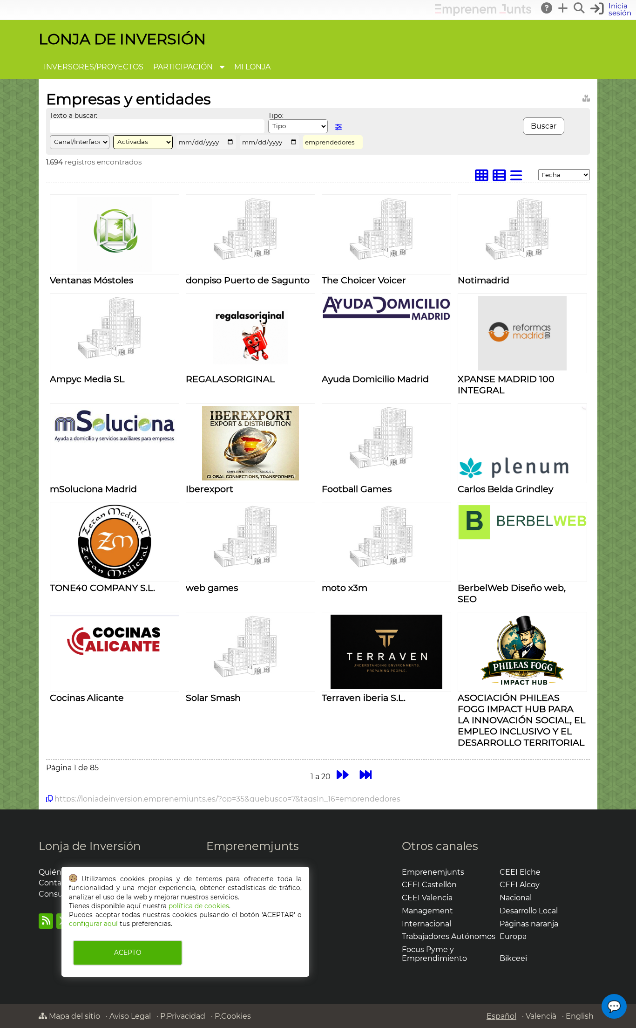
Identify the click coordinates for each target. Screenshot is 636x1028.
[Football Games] (386, 467)
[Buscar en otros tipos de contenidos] (586, 96)
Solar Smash (213, 697)
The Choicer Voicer (364, 280)
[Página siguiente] (342, 775)
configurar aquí (93, 923)
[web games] (250, 566)
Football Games (357, 488)
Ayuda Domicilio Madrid (375, 378)
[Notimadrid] (522, 258)
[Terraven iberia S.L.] (386, 686)
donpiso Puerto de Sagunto (248, 280)
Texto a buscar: (73, 115)
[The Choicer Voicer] (386, 258)
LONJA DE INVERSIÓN (122, 39)
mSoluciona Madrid (93, 488)
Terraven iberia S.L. (364, 697)
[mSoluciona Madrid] (114, 442)
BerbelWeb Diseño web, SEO (512, 593)
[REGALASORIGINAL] (250, 367)
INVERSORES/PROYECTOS (93, 66)
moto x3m (344, 587)
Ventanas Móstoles (91, 280)
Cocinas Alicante (87, 697)
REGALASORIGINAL (230, 378)
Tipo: (276, 115)
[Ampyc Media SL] (114, 357)
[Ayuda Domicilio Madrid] (386, 318)
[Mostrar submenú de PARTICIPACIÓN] (222, 67)
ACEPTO (127, 952)
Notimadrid (483, 280)
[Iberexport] (250, 477)
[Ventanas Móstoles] (114, 269)
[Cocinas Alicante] (114, 664)
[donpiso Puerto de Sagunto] (250, 258)
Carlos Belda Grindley (505, 488)
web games (212, 587)
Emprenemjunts (252, 846)
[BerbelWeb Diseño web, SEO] (522, 537)
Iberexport (209, 488)
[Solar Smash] (250, 676)
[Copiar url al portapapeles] (49, 798)
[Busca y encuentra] (579, 8)
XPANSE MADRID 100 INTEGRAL (506, 384)
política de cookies (199, 906)
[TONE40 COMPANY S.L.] (114, 576)
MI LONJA (252, 66)
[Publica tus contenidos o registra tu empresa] (563, 8)
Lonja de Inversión (90, 846)
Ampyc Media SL (87, 378)
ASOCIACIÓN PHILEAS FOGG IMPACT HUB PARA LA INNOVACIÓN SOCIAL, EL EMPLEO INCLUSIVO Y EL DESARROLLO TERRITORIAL (521, 720)
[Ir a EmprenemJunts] (483, 13)
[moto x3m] (386, 566)
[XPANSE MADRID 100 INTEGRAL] (522, 367)
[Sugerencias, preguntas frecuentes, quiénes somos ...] (547, 8)
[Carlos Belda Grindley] (522, 476)
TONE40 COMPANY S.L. (102, 587)
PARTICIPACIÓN (183, 66)
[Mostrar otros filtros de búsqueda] (338, 127)
